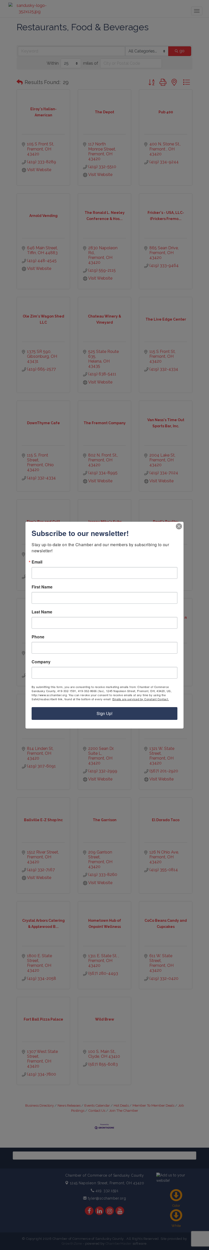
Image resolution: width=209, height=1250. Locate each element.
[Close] (179, 526)
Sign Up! (104, 713)
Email (37, 562)
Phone (38, 637)
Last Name (42, 612)
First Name (42, 587)
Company (41, 662)
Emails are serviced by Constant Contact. (140, 699)
